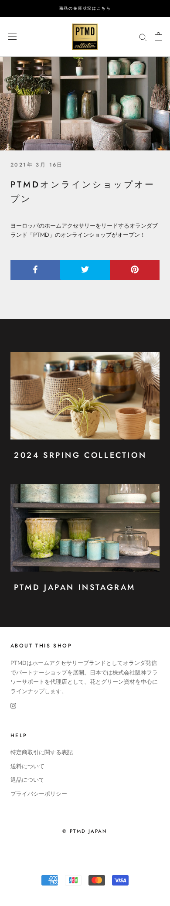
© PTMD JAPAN (84, 831)
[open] (12, 37)
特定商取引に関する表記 (41, 752)
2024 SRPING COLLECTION (80, 455)
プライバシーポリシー (38, 794)
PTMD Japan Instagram (75, 587)
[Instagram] (13, 705)
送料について (27, 766)
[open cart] (158, 36)
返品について (27, 780)
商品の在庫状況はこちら (85, 8)
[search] (143, 37)
